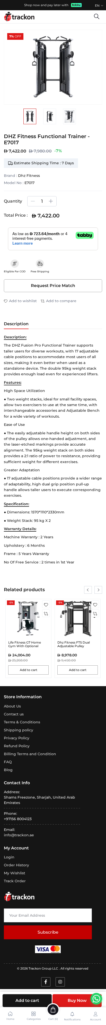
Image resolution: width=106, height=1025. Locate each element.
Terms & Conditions (22, 722)
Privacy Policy (16, 738)
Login (9, 857)
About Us (12, 706)
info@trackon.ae (19, 835)
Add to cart (27, 1000)
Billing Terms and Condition (30, 754)
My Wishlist (14, 873)
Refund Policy (17, 746)
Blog (8, 770)
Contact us (14, 714)
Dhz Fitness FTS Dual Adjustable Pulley (73, 644)
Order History (16, 865)
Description (16, 323)
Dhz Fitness (29, 175)
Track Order (15, 881)
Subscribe (48, 932)
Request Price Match (53, 285)
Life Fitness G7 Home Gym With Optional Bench (24, 646)
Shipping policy (18, 730)
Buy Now (77, 1000)
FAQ (8, 762)
